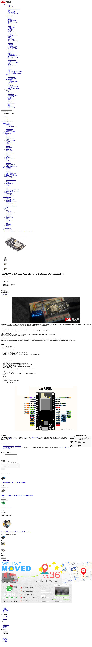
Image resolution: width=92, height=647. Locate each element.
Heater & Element (11, 103)
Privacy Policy (6, 610)
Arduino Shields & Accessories (14, 9)
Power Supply (11, 94)
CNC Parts (8, 74)
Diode (9, 66)
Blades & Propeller (12, 54)
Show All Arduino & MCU (13, 13)
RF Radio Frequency (12, 20)
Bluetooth (10, 21)
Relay (9, 63)
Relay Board (10, 37)
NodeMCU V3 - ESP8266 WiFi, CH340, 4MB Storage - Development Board (17, 495)
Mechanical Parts (11, 77)
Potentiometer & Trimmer (13, 62)
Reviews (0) (5, 295)
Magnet (9, 100)
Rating (2, 462)
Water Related (11, 39)
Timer (9, 41)
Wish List (5, 640)
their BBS (61, 447)
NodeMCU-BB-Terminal (6, 507)
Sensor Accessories (12, 47)
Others (7, 90)
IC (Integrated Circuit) (12, 60)
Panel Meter (10, 87)
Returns (4, 617)
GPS (9, 17)
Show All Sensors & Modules (14, 48)
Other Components (12, 72)
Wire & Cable (10, 98)
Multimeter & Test (11, 82)
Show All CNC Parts (12, 78)
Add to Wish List (4, 291)
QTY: (2, 287)
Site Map (5, 619)
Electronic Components (10, 58)
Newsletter (5, 641)
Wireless (4, 560)
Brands (4, 623)
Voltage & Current (11, 32)
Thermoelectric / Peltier (12, 95)
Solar (9, 104)
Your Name (3, 455)
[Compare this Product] (7, 500)
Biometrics (10, 23)
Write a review (8, 276)
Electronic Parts (11, 75)
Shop (4, 4)
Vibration (10, 30)
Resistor (9, 64)
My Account (5, 638)
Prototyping (10, 85)
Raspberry (8, 14)
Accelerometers (11, 29)
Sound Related (11, 31)
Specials (4, 627)
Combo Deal (8, 89)
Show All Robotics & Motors (14, 57)
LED (9, 70)
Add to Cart (3, 290)
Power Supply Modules (12, 35)
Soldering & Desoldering (13, 86)
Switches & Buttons (12, 65)
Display (9, 36)
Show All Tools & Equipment (14, 88)
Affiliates (5, 626)
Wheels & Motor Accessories (14, 55)
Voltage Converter (11, 34)
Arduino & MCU (9, 5)
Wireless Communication (13, 22)
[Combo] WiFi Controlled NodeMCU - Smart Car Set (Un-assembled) (15, 531)
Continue (2, 469)
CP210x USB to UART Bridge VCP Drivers (12, 446)
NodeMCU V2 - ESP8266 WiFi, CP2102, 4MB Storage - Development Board (18, 230)
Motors (9, 52)
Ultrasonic (10, 28)
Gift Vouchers (6, 625)
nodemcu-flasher (35, 437)
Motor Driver (10, 53)
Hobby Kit (10, 92)
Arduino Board (11, 7)
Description (5, 294)
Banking (4, 608)
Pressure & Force (11, 27)
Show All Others (11, 107)
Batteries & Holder (11, 99)
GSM (9, 18)
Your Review (3, 460)
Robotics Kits (10, 51)
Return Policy (5, 611)
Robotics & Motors (9, 49)
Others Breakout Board (12, 46)
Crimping (10, 80)
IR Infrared (10, 19)
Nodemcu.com (6, 447)
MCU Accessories (11, 11)
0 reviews (2, 276)
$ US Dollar (6, 633)
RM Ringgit (6, 631)
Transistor (10, 68)
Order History (6, 639)
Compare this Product (5, 292)
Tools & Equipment (9, 79)
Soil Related (10, 44)
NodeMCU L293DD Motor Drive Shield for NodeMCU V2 (13, 482)
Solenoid (10, 101)
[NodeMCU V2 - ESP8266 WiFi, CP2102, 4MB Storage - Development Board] (15, 256)
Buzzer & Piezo (11, 96)
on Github (26, 437)
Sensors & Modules (9, 15)
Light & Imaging (11, 24)
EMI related (10, 43)
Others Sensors (11, 45)
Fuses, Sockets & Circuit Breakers (15, 71)
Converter (10, 38)
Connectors (10, 97)
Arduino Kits (10, 6)
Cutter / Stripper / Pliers (12, 81)
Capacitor (10, 69)
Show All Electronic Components (14, 73)
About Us (5, 607)
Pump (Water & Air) (12, 56)
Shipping (5, 609)
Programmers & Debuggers (13, 83)
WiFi (8, 560)
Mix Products (10, 106)
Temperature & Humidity (13, 40)
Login (7, 118)
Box (9, 91)
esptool (9, 438)
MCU (9, 10)
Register (7, 117)
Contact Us (5, 616)
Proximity (10, 26)
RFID (9, 105)
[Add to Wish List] (6, 500)
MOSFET (10, 61)
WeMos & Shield (11, 12)
